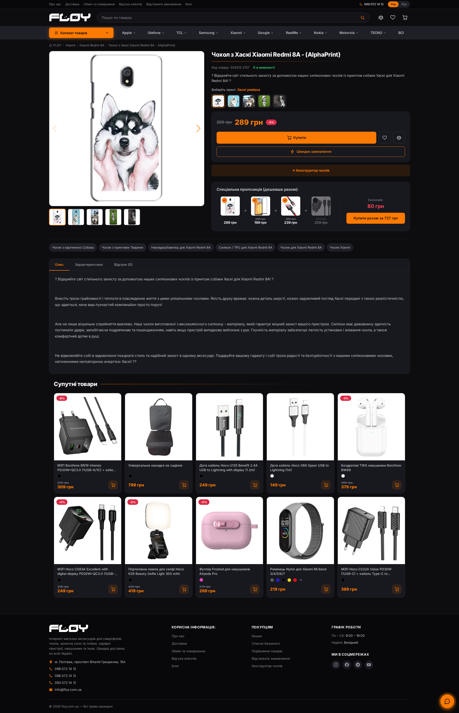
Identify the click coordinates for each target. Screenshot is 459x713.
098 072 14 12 (65, 676)
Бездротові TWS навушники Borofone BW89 (371, 467)
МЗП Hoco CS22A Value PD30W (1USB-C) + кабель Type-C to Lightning (366, 571)
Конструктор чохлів (267, 666)
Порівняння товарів (267, 651)
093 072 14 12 (65, 683)
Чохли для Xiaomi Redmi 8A (301, 247)
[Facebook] (347, 664)
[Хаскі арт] (233, 101)
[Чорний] (59, 476)
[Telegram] (358, 664)
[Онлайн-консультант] (447, 701)
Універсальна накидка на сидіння (155, 465)
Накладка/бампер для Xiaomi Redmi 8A (181, 247)
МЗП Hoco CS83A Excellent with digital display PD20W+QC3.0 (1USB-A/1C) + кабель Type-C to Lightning (86, 571)
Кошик (257, 636)
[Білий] (272, 476)
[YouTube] (369, 664)
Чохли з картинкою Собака (73, 247)
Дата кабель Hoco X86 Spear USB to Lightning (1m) (299, 467)
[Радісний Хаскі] (264, 101)
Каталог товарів (73, 33)
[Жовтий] (289, 580)
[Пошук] (363, 17)
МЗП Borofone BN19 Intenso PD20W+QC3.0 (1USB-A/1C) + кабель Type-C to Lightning (87, 467)
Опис (59, 264)
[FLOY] (70, 17)
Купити (299, 137)
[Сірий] (272, 580)
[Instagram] (336, 664)
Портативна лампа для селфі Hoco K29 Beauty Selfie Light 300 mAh (156, 571)
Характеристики (89, 264)
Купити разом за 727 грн (376, 218)
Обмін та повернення (99, 4)
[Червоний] (295, 580)
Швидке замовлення (314, 151)
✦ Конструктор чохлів (310, 170)
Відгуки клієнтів (130, 4)
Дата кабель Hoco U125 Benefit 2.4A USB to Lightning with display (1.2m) (228, 467)
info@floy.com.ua (68, 689)
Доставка (72, 4)
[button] (57, 217)
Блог (189, 4)
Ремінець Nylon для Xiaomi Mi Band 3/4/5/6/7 (298, 571)
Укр (393, 4)
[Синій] (278, 580)
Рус (404, 4)
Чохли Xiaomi (340, 247)
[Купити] (113, 485)
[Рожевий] (201, 580)
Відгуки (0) (123, 264)
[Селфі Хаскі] (249, 101)
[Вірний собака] (279, 101)
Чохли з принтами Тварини (122, 247)
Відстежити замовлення (163, 4)
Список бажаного (266, 643)
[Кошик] (404, 17)
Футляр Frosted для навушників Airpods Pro (224, 571)
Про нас (55, 4)
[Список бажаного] (393, 17)
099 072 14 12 (374, 4)
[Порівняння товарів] (381, 17)
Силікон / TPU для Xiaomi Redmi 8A (245, 247)
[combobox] (227, 17)
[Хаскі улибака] (218, 101)
